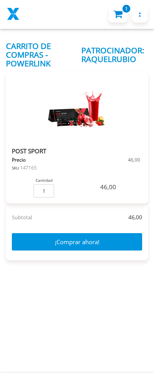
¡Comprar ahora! (77, 242)
